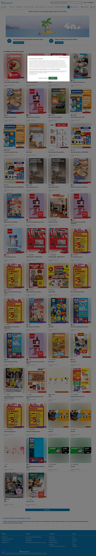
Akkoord (52, 78)
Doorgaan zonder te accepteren (64, 57)
